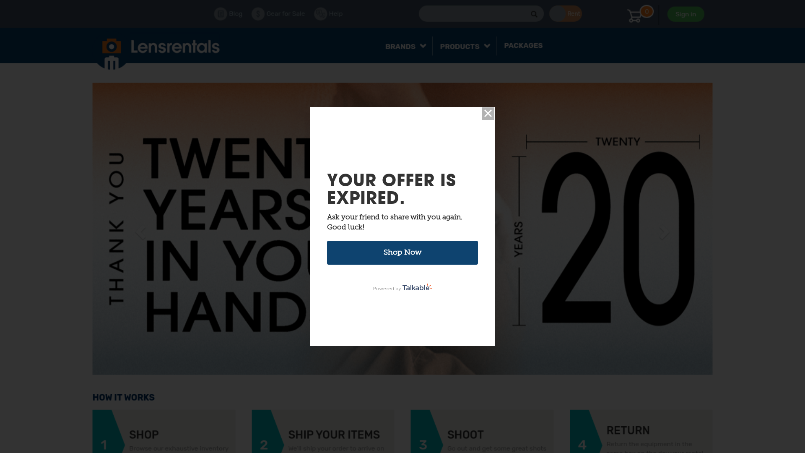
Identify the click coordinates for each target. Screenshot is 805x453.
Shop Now (402, 252)
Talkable (417, 287)
